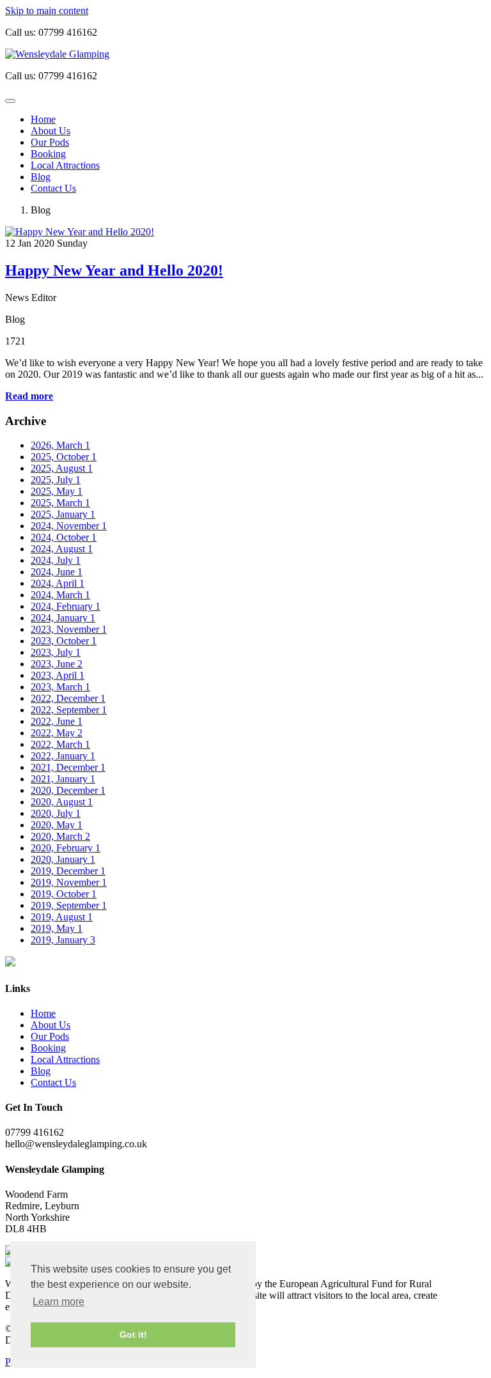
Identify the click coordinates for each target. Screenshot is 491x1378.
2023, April (57, 675)
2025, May (56, 491)
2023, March (60, 686)
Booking (48, 153)
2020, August (62, 801)
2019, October (64, 893)
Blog (41, 176)
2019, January (63, 939)
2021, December (68, 767)
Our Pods (50, 142)
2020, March (60, 836)
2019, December (68, 870)
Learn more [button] (58, 1301)
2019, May (56, 928)
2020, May (56, 824)
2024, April (57, 583)
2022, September (69, 709)
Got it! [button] (133, 1334)
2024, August (62, 548)
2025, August (62, 468)
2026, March (60, 445)
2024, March (60, 594)
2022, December (68, 698)
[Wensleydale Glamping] (57, 54)
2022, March (60, 744)
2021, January (63, 778)
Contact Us (53, 188)
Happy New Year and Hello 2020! (114, 270)
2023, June (56, 663)
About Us (50, 130)
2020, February (65, 847)
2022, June (56, 721)
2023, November (69, 629)
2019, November (69, 882)
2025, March (60, 502)
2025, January (63, 514)
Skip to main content (46, 10)
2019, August (62, 916)
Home (43, 119)
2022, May (56, 732)
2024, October (64, 537)
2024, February (65, 606)
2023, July (56, 652)
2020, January (63, 859)
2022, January (63, 755)
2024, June (56, 571)
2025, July (56, 479)
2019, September (69, 905)
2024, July (56, 560)
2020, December (68, 790)
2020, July (56, 813)
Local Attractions (65, 165)
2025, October (64, 456)
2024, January (63, 617)
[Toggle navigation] (10, 101)
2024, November (69, 525)
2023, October (64, 640)
